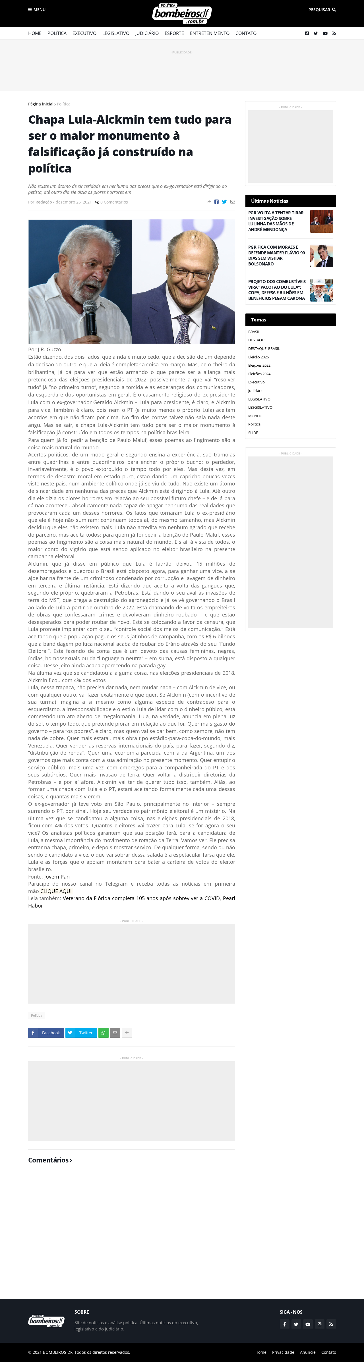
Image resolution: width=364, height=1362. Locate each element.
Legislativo (115, 33)
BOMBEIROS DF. (58, 1352)
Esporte (174, 33)
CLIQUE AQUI (56, 891)
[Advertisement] (182, 68)
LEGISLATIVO (259, 399)
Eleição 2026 (258, 357)
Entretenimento (209, 33)
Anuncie (308, 1352)
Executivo (84, 33)
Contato (246, 33)
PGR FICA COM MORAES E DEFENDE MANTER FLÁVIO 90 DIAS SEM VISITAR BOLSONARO (276, 255)
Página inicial (40, 104)
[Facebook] (216, 201)
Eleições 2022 (259, 365)
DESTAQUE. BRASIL (264, 348)
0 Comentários (114, 202)
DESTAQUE (257, 339)
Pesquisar (319, 9)
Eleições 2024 (259, 373)
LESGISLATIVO (260, 407)
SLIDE (253, 432)
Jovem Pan (57, 876)
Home (35, 33)
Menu (40, 9)
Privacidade (283, 1352)
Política (57, 33)
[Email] (232, 201)
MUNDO (255, 415)
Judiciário (147, 33)
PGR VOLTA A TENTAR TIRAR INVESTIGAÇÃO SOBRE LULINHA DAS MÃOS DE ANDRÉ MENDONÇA (276, 221)
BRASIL (254, 331)
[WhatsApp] (103, 1033)
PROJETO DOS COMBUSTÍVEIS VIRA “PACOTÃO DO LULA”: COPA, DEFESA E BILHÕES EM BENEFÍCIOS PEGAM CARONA (277, 290)
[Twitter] (224, 201)
